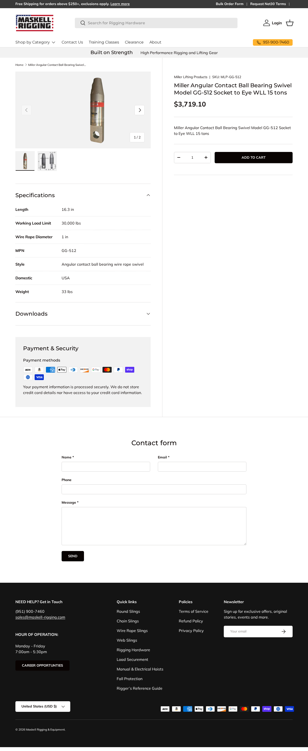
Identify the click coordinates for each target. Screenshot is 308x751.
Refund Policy (191, 621)
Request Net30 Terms (268, 4)
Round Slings (128, 611)
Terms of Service (193, 611)
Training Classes (104, 42)
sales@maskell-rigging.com (40, 617)
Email (162, 457)
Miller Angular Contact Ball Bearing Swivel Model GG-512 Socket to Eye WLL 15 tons (57, 65)
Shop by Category (32, 42)
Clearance (134, 42)
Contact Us (72, 42)
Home (19, 65)
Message (69, 502)
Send (72, 556)
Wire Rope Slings (132, 630)
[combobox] (156, 23)
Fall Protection (129, 678)
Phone (66, 480)
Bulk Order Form (230, 4)
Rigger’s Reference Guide (139, 688)
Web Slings (127, 640)
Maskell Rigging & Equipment (45, 729)
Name (66, 457)
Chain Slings (128, 621)
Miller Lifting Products (190, 77)
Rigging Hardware (133, 649)
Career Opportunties (42, 665)
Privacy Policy (191, 630)
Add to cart (254, 157)
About (155, 42)
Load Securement (132, 659)
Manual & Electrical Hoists (140, 669)
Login (277, 22)
